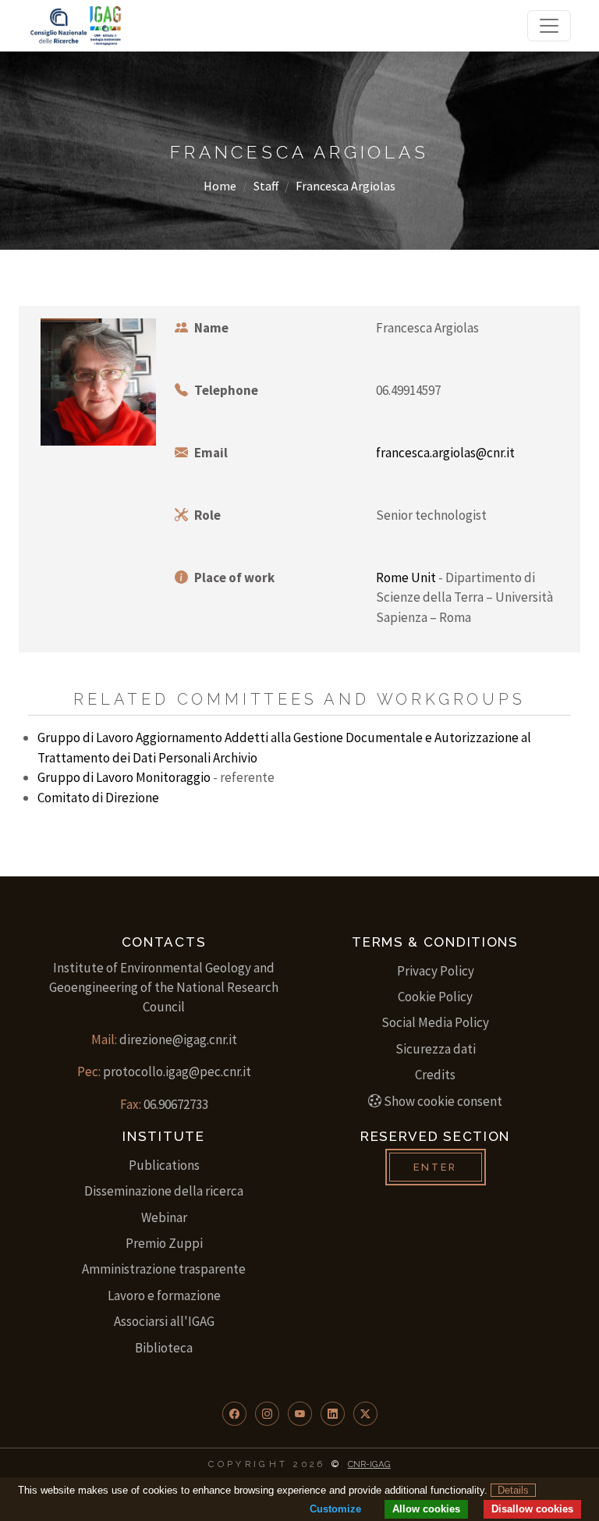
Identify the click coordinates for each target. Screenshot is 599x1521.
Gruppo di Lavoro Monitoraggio (124, 777)
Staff (265, 186)
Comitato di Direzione (98, 797)
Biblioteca (164, 1347)
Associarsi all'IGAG (164, 1321)
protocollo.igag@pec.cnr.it (177, 1071)
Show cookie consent (443, 1101)
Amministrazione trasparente (164, 1269)
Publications (164, 1165)
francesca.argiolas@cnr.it (445, 452)
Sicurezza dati (435, 1048)
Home (220, 186)
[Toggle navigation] (549, 25)
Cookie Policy (435, 996)
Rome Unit (406, 577)
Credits (435, 1074)
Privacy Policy (435, 970)
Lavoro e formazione (164, 1295)
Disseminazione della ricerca (163, 1190)
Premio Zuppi (164, 1243)
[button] (234, 1414)
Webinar (164, 1217)
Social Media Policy (435, 1022)
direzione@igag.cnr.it (178, 1039)
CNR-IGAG (369, 1464)
